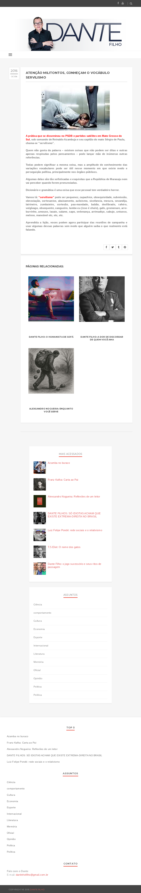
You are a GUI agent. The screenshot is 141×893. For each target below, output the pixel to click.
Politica (38, 686)
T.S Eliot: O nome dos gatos (64, 547)
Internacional (41, 645)
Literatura (39, 653)
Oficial (37, 670)
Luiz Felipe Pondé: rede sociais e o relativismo (75, 530)
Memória (39, 662)
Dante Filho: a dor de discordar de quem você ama (101, 338)
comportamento (42, 612)
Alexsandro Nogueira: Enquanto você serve (51, 410)
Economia (39, 629)
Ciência (38, 604)
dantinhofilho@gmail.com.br (32, 874)
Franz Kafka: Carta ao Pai (63, 479)
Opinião (38, 678)
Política (38, 695)
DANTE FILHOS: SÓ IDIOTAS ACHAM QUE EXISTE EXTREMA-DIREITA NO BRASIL (74, 515)
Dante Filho (37, 889)
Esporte (38, 637)
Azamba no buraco (59, 462)
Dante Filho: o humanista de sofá (51, 337)
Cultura (38, 620)
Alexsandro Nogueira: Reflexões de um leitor (74, 496)
